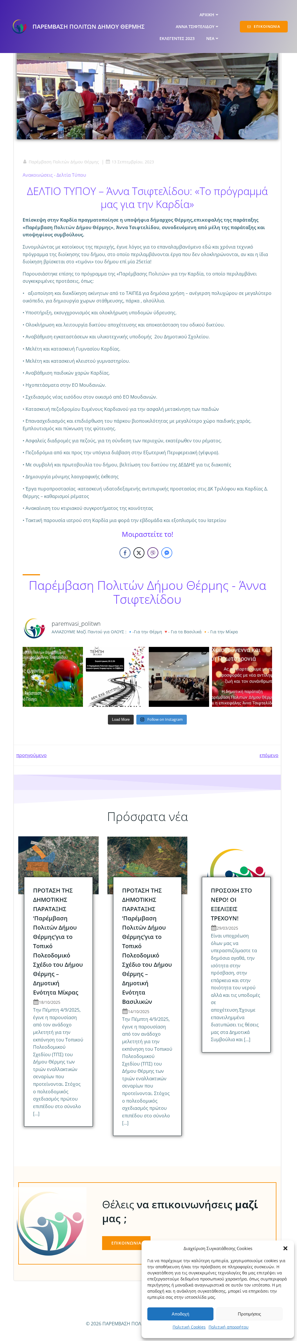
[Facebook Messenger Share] (166, 552)
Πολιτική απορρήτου (229, 1327)
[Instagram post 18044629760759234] (53, 677)
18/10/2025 (49, 1002)
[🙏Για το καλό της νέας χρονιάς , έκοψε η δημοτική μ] (179, 677)
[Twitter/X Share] (138, 552)
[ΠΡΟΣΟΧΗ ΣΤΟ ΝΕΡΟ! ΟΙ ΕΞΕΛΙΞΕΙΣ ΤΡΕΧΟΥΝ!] (236, 865)
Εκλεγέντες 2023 (177, 38)
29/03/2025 (227, 928)
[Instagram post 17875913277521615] (116, 677)
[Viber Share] (152, 552)
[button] (285, 1248)
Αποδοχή (180, 1313)
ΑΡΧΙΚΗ (207, 14)
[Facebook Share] (125, 552)
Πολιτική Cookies (189, 1327)
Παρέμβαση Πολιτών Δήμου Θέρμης (64, 162)
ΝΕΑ (210, 38)
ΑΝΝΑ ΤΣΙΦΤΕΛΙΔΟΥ (195, 26)
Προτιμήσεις (249, 1313)
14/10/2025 (138, 1011)
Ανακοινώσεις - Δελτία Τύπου (54, 175)
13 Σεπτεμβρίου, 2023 (133, 162)
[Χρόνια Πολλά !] (242, 677)
